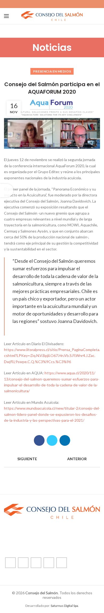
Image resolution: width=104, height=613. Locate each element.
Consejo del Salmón (41, 593)
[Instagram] (52, 4)
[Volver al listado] (52, 459)
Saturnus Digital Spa (64, 606)
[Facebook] (40, 4)
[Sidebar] (6, 190)
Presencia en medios (52, 71)
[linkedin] (64, 4)
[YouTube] (58, 4)
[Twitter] (46, 4)
